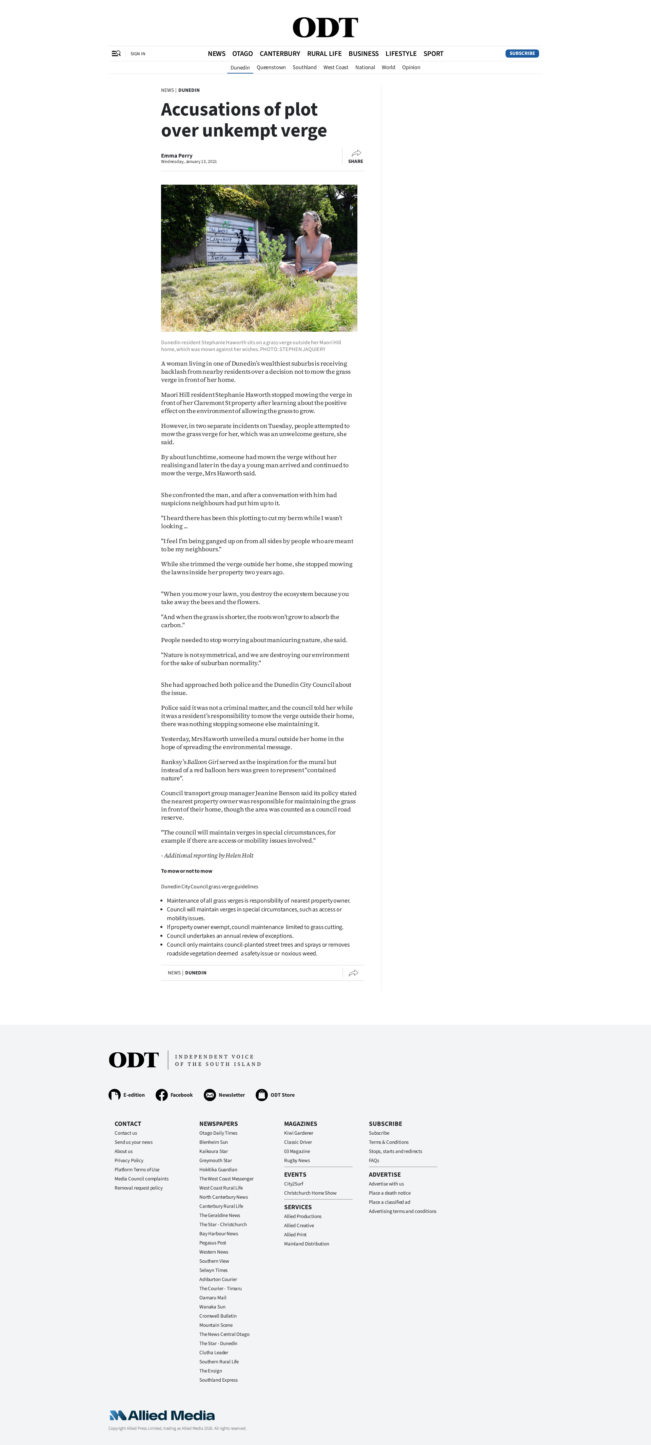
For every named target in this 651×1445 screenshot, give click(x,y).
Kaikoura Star (213, 1151)
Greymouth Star (215, 1160)
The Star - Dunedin (218, 1343)
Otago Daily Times (218, 1133)
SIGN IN (138, 53)
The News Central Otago (224, 1334)
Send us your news (133, 1142)
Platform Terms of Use (137, 1169)
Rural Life (324, 53)
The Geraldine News (219, 1215)
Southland (305, 67)
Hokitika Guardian (218, 1169)
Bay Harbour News (218, 1233)
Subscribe (522, 53)
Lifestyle (401, 53)
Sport (433, 53)
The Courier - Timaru (220, 1288)
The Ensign (210, 1371)
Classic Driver (298, 1142)
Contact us (126, 1133)
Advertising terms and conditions (402, 1211)
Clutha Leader (213, 1352)
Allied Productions (302, 1216)
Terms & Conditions (389, 1142)
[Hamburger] (116, 53)
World (388, 67)
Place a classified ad (389, 1202)
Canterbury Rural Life (221, 1206)
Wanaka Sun (212, 1306)
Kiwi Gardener (298, 1133)
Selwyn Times (213, 1270)
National (365, 67)
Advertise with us (386, 1184)
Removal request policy (139, 1188)
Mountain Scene (216, 1325)
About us (124, 1151)
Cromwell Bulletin (217, 1316)
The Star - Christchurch (223, 1224)
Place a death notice (390, 1193)
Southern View (214, 1261)
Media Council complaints (141, 1178)
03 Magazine (297, 1151)
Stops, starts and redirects (395, 1151)
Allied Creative (299, 1225)
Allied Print (295, 1234)
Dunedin (240, 68)
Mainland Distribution (306, 1243)
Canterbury (280, 53)
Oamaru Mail (212, 1297)
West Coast (336, 67)
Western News (213, 1252)
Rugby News (297, 1160)
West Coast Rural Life (221, 1188)
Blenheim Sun (213, 1142)
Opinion (411, 67)
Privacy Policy (129, 1160)
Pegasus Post (212, 1242)
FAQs (374, 1160)
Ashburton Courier (218, 1279)
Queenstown (271, 67)
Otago (242, 53)
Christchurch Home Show (310, 1193)
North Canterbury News (223, 1197)
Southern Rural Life (219, 1361)
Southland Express (218, 1380)
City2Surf (293, 1184)
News (216, 53)
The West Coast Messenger (226, 1178)
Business (364, 53)
